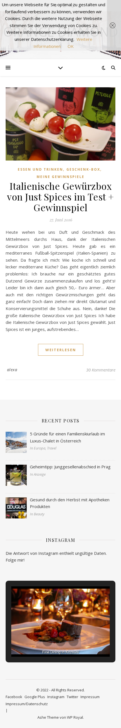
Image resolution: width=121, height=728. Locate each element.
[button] (47, 641)
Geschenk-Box (83, 169)
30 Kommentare (100, 370)
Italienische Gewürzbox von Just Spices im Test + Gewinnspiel (60, 196)
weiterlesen (60, 349)
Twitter (72, 696)
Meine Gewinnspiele (60, 176)
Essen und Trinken (40, 169)
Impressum (90, 696)
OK (71, 46)
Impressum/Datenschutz (27, 703)
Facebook (14, 696)
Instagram (55, 696)
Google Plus (34, 696)
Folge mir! (15, 560)
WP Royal (75, 717)
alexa (12, 369)
